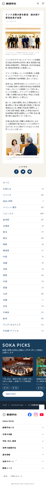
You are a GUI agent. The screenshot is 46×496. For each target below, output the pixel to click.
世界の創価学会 (9, 448)
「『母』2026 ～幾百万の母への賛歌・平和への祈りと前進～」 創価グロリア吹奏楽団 (17, 380)
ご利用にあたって (16, 476)
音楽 (16, 387)
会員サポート (8, 461)
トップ (5, 405)
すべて (6, 183)
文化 (7, 387)
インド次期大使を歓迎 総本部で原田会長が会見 (35, 405)
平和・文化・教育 (9, 441)
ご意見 (4, 476)
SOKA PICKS (11, 394)
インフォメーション (17, 405)
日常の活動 (7, 434)
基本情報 (6, 455)
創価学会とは (8, 427)
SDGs (41, 387)
